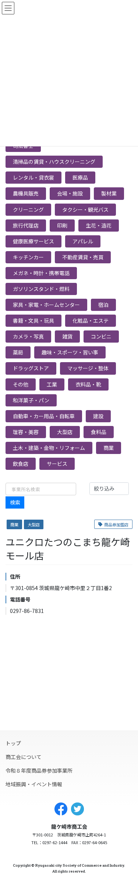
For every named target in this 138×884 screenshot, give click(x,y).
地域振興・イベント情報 (34, 784)
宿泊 (103, 304)
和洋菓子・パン (31, 400)
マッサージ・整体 (88, 368)
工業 (52, 384)
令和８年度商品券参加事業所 (39, 770)
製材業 (109, 193)
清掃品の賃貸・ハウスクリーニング (54, 161)
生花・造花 (99, 225)
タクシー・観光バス (85, 209)
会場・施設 (70, 193)
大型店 (64, 432)
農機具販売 (26, 193)
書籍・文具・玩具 (33, 320)
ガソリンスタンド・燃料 (41, 288)
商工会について (24, 756)
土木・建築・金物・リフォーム (49, 447)
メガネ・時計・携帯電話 (41, 273)
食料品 (98, 432)
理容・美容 (26, 432)
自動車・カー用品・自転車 (44, 416)
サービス (57, 463)
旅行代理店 (26, 225)
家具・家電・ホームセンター (46, 304)
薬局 (18, 352)
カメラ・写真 (28, 336)
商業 (108, 447)
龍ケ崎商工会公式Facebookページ (60, 808)
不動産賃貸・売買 (82, 257)
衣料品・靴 (88, 384)
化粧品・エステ (90, 320)
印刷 (62, 225)
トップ (13, 743)
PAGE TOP (124, 871)
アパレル (82, 241)
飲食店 (20, 463)
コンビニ (101, 336)
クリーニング (28, 209)
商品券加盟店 (116, 524)
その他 (20, 384)
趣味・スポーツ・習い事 (70, 352)
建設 (98, 416)
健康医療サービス (33, 241)
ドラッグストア (31, 368)
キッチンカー (28, 257)
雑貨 (67, 336)
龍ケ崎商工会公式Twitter (77, 808)
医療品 (80, 177)
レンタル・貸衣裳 (33, 177)
